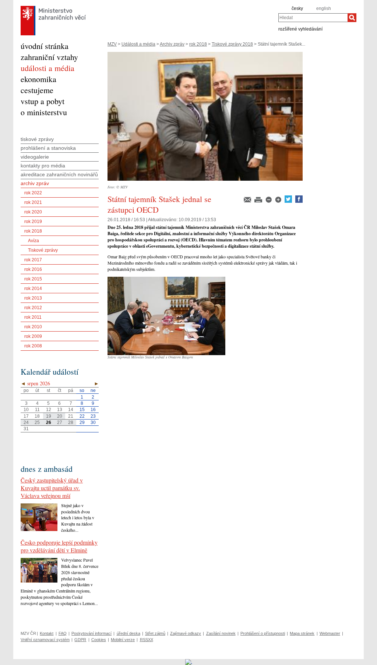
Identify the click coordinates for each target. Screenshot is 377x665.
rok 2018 (198, 44)
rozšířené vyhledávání (300, 28)
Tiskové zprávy (43, 250)
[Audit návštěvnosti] (188, 661)
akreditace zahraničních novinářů (59, 174)
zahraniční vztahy (49, 57)
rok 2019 (33, 221)
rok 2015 (33, 279)
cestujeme (37, 90)
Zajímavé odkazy (185, 633)
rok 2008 (33, 346)
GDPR (80, 639)
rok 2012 (33, 307)
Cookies (98, 639)
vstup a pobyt (42, 101)
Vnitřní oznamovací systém (45, 639)
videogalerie (35, 157)
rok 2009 (33, 336)
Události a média (138, 44)
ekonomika (38, 79)
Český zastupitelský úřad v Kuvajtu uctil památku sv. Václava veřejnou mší (52, 487)
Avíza (33, 240)
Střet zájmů (155, 633)
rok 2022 (33, 192)
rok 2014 (33, 288)
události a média (47, 68)
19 (48, 416)
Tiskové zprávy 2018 (232, 44)
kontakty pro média (43, 166)
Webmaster (330, 633)
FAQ (63, 633)
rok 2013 (33, 298)
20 (59, 416)
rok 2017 (33, 259)
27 (59, 422)
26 (48, 422)
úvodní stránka (44, 45)
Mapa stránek (302, 633)
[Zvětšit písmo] (278, 201)
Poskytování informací (91, 633)
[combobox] (313, 17)
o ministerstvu (44, 112)
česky (297, 8)
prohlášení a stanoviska (48, 148)
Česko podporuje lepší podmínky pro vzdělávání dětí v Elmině (59, 546)
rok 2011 (33, 317)
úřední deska (128, 633)
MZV (112, 44)
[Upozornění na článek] (248, 201)
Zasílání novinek (221, 633)
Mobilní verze (123, 639)
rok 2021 (33, 202)
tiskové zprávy (37, 139)
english (323, 8)
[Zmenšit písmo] (269, 201)
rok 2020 (33, 212)
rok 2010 (33, 326)
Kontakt (46, 633)
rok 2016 (33, 269)
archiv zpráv (35, 183)
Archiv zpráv (172, 44)
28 (70, 422)
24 (26, 422)
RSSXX (146, 639)
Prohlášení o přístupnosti (262, 633)
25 (37, 422)
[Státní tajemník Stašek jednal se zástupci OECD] (205, 182)
